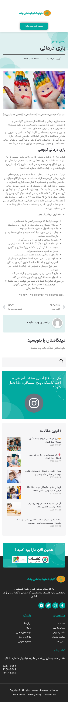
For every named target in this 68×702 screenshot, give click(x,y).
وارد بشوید (36, 348)
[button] (34, 3)
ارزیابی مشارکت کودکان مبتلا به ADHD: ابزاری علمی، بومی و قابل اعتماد (43, 489)
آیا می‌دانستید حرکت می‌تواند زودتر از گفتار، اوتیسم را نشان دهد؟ (45, 505)
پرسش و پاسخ (58, 41)
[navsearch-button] (61, 362)
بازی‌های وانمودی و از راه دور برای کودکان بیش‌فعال (45, 456)
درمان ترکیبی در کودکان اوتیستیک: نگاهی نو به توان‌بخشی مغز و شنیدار (43, 472)
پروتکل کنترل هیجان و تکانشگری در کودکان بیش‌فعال (44, 440)
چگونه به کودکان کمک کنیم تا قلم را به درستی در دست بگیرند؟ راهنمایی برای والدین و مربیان (37, 521)
